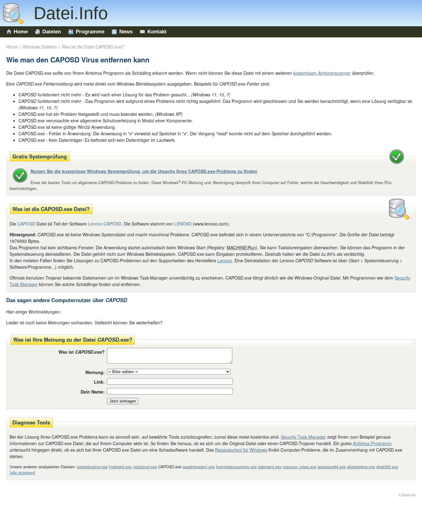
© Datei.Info (407, 494)
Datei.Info (66, 13)
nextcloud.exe (145, 467)
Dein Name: (93, 392)
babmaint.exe (269, 467)
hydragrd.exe (120, 467)
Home (21, 32)
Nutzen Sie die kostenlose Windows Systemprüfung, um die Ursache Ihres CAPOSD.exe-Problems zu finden (144, 171)
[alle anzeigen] (22, 472)
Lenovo (224, 260)
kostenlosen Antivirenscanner (322, 73)
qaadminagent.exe (199, 467)
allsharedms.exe (361, 467)
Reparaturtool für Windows (241, 450)
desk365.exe (387, 467)
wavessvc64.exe (332, 467)
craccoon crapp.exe (299, 467)
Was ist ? (81, 352)
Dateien (51, 32)
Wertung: (95, 372)
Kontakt (157, 32)
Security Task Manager (303, 437)
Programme (90, 32)
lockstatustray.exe (92, 467)
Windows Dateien (40, 47)
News (126, 32)
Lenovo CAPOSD (104, 224)
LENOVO (183, 224)
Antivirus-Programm (372, 443)
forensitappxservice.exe (236, 467)
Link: (99, 382)
